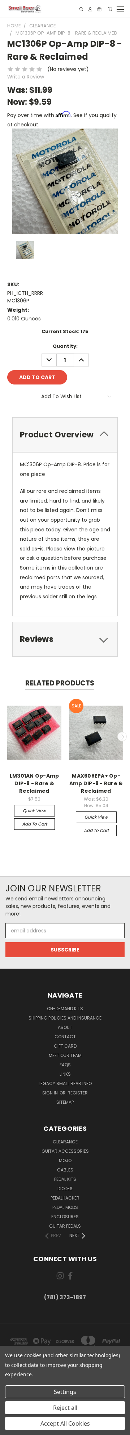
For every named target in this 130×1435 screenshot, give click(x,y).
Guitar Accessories (65, 1151)
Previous (8, 736)
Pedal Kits (65, 1179)
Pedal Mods (65, 1207)
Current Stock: (65, 331)
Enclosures (65, 1217)
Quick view (34, 811)
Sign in (50, 1093)
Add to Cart (34, 824)
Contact (65, 1037)
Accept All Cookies (65, 1423)
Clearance (65, 1142)
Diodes (65, 1189)
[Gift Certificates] (99, 9)
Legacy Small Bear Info (65, 1083)
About (65, 1027)
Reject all (65, 1408)
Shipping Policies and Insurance (65, 1018)
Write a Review (25, 76)
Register (78, 1093)
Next (122, 736)
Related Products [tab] (59, 683)
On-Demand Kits (65, 1009)
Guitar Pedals (65, 1226)
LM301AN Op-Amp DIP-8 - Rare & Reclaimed (34, 783)
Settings (65, 1392)
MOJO (65, 1160)
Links (65, 1074)
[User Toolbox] (90, 9)
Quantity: (65, 346)
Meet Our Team (65, 1055)
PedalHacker (65, 1198)
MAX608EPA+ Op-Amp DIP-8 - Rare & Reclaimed (96, 783)
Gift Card (65, 1046)
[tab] (65, 434)
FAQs (65, 1065)
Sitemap (65, 1102)
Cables (65, 1170)
